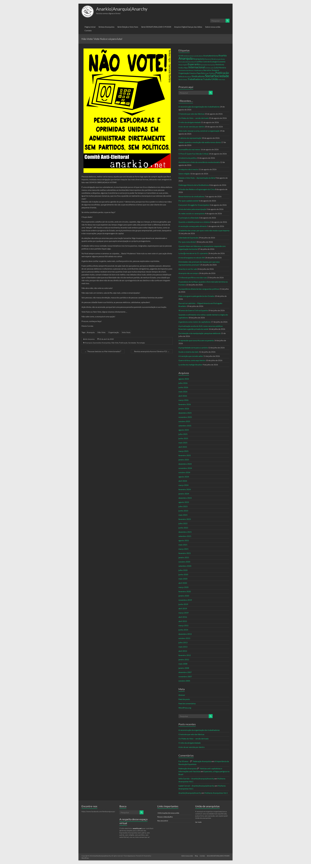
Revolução (188, 76)
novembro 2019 (185, 600)
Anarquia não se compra (188, 273)
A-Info (180, 56)
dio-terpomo (90, 339)
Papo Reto (201, 73)
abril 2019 (182, 608)
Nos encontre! (162, 821)
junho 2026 (183, 387)
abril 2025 (182, 447)
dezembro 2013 (185, 634)
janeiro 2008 (183, 668)
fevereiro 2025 (184, 455)
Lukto (212, 68)
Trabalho (207, 79)
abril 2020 (182, 583)
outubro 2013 (184, 638)
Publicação (123, 343)
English (185, 64)
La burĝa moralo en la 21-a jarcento (193, 253)
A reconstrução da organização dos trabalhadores (199, 106)
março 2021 (183, 549)
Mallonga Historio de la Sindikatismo (193, 185)
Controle (206, 62)
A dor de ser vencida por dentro (191, 126)
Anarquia (91, 332)
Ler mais (198, 822)
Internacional (196, 67)
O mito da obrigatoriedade (189, 122)
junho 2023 (183, 510)
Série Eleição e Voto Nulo (127, 27)
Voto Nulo (126, 332)
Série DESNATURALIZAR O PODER (156, 27)
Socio (180, 79)
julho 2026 (182, 383)
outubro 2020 (184, 561)
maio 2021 (182, 544)
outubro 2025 (184, 421)
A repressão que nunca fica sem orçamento (196, 340)
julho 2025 (182, 434)
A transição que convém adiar (190, 356)
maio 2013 (182, 647)
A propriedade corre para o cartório (193, 347)
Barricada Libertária (184, 62)
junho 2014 (183, 630)
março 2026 (183, 400)
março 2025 (183, 451)
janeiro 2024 (183, 493)
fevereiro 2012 (184, 655)
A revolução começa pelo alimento (192, 226)
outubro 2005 (184, 681)
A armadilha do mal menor (189, 149)
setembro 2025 (184, 425)
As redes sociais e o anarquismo (191, 213)
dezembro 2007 (185, 672)
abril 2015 (182, 621)
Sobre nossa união (212, 27)
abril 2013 (182, 651)
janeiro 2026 (183, 408)
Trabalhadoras (195, 79)
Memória (222, 68)
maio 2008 (182, 664)
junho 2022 (183, 527)
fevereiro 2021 (184, 553)
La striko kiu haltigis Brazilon (190, 364)
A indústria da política (187, 158)
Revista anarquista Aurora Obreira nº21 (151, 351)
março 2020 (183, 587)
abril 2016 (182, 617)
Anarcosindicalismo (196, 56)
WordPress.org (184, 708)
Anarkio (222, 55)
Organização (113, 332)
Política (212, 73)
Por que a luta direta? (187, 242)
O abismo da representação (189, 138)
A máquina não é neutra (188, 169)
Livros (207, 68)
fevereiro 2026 (184, 404)
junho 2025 (183, 438)
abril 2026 (182, 396)
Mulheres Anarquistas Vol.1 (216, 793)
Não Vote (101, 332)
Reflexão (181, 77)
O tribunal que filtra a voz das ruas (192, 277)
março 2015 (183, 625)
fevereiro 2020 (184, 591)
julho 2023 (182, 506)
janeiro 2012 (183, 659)
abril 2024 (182, 481)
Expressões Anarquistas (102, 343)
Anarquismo (199, 59)
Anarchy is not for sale (187, 269)
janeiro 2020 (183, 596)
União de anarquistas (207, 806)
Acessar (181, 695)
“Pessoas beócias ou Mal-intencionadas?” (103, 351)
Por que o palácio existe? (188, 201)
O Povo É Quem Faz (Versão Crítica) (193, 153)
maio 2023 (182, 515)
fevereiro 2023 (184, 519)
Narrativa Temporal (211, 70)
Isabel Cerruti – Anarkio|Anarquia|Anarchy (196, 786)
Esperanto (194, 64)
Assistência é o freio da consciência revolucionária (199, 162)
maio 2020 (182, 578)
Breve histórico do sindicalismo (191, 196)
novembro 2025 (185, 417)
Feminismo (220, 65)
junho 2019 (183, 604)
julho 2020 (182, 570)
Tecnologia (141, 343)
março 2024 (183, 485)
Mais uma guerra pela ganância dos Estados (196, 296)
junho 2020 (183, 574)
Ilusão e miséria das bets (188, 352)
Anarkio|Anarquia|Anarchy (121, 9)
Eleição (180, 64)
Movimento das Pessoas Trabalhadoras (190, 70)
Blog (196, 856)
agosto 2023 (183, 502)
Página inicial (90, 27)
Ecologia (213, 61)
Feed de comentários (187, 703)
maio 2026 (182, 391)
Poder (207, 73)
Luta (216, 67)
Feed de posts (184, 699)
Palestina (192, 73)
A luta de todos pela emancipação (192, 209)
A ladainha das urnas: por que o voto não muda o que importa (203, 230)
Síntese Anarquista (106, 27)
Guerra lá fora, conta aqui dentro (192, 360)
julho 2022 (182, 523)
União (215, 79)
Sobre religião (184, 173)
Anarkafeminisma (210, 56)
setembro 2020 (184, 566)
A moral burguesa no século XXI (191, 257)
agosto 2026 (183, 379)
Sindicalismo (198, 76)
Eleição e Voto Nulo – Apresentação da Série (196, 178)
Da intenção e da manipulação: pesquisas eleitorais (199, 333)
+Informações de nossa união (168, 813)
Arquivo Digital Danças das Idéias (188, 27)
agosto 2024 (183, 476)
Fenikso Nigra (183, 68)
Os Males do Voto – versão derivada (193, 118)
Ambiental (187, 56)
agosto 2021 (183, 540)
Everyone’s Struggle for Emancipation (193, 205)
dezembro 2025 (185, 413)
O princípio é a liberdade (188, 218)
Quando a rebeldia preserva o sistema (194, 222)
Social (209, 76)
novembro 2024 (185, 468)
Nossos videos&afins (165, 817)
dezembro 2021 (185, 532)
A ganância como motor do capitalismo (194, 322)
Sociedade (132, 343)
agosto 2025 (183, 430)
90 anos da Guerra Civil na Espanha (193, 310)
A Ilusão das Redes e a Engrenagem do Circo (196, 189)
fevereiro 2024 (184, 489)
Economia (221, 62)
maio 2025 (182, 442)
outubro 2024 (184, 472)
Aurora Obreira (211, 59)
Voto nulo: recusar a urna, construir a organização (199, 131)
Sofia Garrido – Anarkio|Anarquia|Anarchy (196, 778)
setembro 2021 (184, 536)
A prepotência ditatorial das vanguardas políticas (198, 289)
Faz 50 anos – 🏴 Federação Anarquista (194, 761)
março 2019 (183, 613)
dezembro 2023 (185, 498)
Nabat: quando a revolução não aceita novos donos (199, 142)
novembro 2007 (185, 676)
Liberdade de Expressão (188, 237)
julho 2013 (182, 642)
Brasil (193, 62)
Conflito (198, 61)
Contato (88, 30)
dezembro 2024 (185, 464)
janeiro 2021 (183, 557)
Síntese (185, 79)
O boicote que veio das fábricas (191, 114)
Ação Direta (221, 59)
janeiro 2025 (183, 459)
